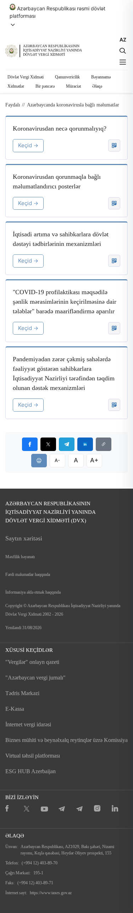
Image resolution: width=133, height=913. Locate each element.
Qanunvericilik (67, 77)
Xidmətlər (15, 86)
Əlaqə (97, 86)
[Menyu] (123, 62)
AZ (123, 40)
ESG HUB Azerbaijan (30, 771)
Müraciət (73, 86)
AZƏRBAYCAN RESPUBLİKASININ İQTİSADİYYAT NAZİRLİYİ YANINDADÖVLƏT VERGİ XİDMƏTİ (52, 50)
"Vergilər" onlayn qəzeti (32, 662)
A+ (94, 460)
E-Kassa (14, 709)
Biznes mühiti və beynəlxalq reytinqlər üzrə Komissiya (66, 740)
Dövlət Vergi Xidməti (25, 77)
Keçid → (28, 145)
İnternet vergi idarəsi (28, 724)
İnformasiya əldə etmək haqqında (33, 592)
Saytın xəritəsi (23, 538)
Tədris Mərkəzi (22, 693)
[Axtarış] (123, 51)
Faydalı (12, 105)
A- (57, 460)
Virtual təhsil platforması (32, 756)
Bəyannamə (101, 77)
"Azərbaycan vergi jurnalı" (35, 678)
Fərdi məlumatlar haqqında (27, 574)
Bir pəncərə (45, 86)
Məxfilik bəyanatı (20, 556)
